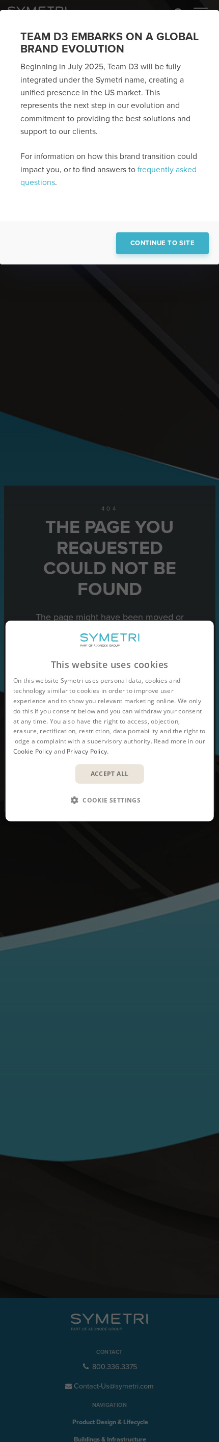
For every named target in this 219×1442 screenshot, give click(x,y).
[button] (109, 800)
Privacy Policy (87, 751)
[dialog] (110, 721)
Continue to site (162, 243)
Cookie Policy (32, 751)
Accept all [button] (110, 773)
